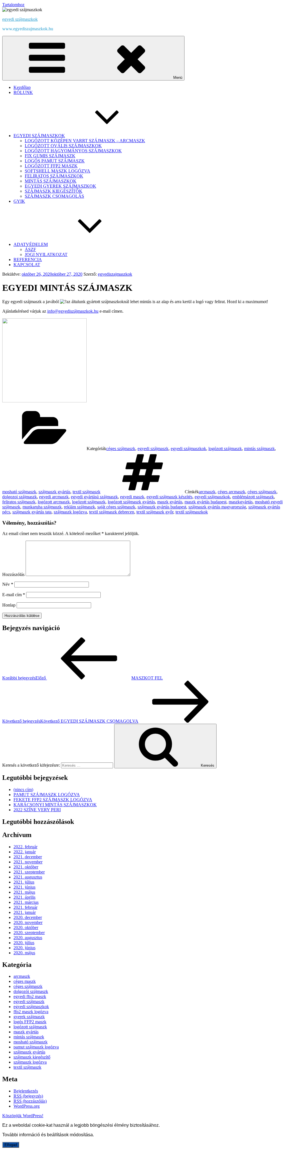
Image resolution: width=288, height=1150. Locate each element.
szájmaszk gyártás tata (31, 512)
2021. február (25, 907)
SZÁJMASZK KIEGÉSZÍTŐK (53, 191)
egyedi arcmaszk (54, 496)
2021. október (26, 867)
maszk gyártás (169, 501)
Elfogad (10, 1145)
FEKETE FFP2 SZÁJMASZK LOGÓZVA (53, 799)
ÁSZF (30, 249)
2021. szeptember (29, 872)
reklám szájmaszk (79, 506)
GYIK (19, 201)
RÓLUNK (23, 92)
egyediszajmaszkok (115, 274)
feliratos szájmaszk (18, 501)
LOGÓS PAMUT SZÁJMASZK (55, 160)
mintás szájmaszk (259, 448)
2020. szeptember (29, 932)
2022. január (25, 851)
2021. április (24, 897)
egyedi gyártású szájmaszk (94, 496)
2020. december (28, 917)
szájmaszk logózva (70, 512)
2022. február (25, 846)
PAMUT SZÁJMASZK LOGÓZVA (47, 794)
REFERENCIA (28, 259)
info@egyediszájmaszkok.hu (72, 311)
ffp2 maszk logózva (31, 1011)
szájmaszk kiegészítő (32, 1057)
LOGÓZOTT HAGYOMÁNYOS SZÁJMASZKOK (73, 150)
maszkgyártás (241, 501)
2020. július (24, 942)
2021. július (24, 882)
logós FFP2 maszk (30, 1021)
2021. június (24, 887)
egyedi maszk (132, 496)
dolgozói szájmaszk (31, 991)
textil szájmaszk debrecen (111, 512)
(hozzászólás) (30, 1101)
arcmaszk (207, 491)
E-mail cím (13, 594)
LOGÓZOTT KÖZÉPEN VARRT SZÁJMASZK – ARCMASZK (85, 140)
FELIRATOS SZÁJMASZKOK (54, 176)
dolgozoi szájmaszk (19, 496)
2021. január (25, 912)
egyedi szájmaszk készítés (169, 496)
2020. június (24, 947)
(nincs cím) (23, 789)
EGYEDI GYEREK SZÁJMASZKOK (60, 186)
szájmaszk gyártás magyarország (217, 506)
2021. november (28, 861)
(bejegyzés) (28, 1096)
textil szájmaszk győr (154, 512)
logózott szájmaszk (225, 448)
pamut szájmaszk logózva (36, 1047)
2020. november (28, 922)
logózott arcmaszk (54, 501)
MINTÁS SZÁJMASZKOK (50, 181)
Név (7, 584)
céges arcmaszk (231, 491)
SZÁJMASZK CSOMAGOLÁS (54, 196)
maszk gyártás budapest (205, 501)
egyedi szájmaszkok (20, 19)
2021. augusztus (28, 877)
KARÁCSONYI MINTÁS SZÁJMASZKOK (55, 804)
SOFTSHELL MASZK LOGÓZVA (57, 171)
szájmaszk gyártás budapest (162, 506)
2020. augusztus (28, 937)
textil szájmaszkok (192, 512)
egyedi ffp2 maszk (30, 996)
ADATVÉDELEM (31, 244)
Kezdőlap (22, 87)
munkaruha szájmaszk (42, 506)
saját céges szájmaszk (116, 506)
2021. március (26, 902)
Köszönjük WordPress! (22, 1115)
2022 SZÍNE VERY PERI (37, 809)
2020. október (26, 927)
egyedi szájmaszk (153, 448)
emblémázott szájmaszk (253, 496)
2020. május (24, 952)
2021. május (24, 892)
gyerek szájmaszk (29, 1016)
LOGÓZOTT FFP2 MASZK (51, 165)
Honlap (8, 605)
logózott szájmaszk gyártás (131, 501)
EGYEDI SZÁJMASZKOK (39, 135)
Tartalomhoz (13, 4)
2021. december (28, 856)
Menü (177, 77)
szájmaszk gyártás (54, 491)
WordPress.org (27, 1106)
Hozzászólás (13, 574)
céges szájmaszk (120, 448)
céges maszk (25, 981)
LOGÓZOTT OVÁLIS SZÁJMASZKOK (63, 145)
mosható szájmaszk (19, 491)
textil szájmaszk (86, 491)
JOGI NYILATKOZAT (46, 254)
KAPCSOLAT (27, 264)
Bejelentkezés (26, 1091)
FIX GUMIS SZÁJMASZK (50, 155)
